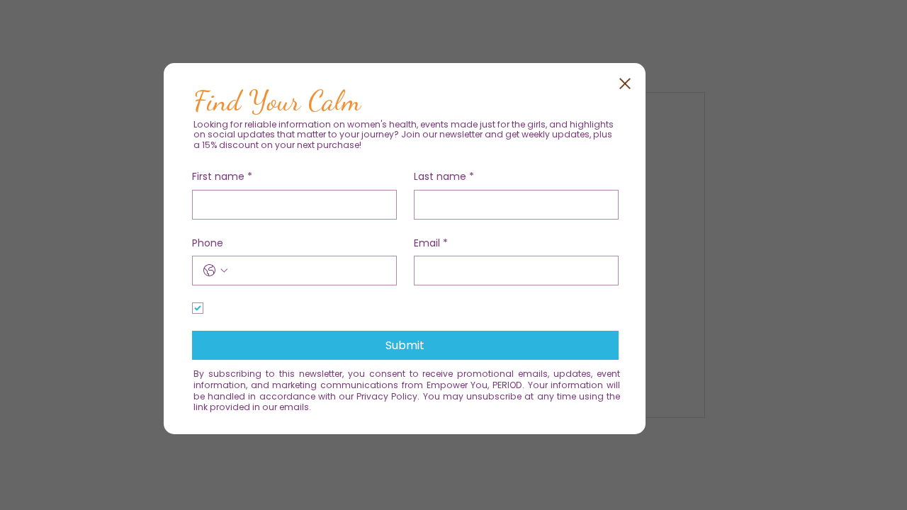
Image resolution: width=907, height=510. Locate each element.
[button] (625, 81)
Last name (444, 174)
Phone (207, 240)
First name (222, 174)
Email (431, 240)
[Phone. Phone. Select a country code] (215, 267)
